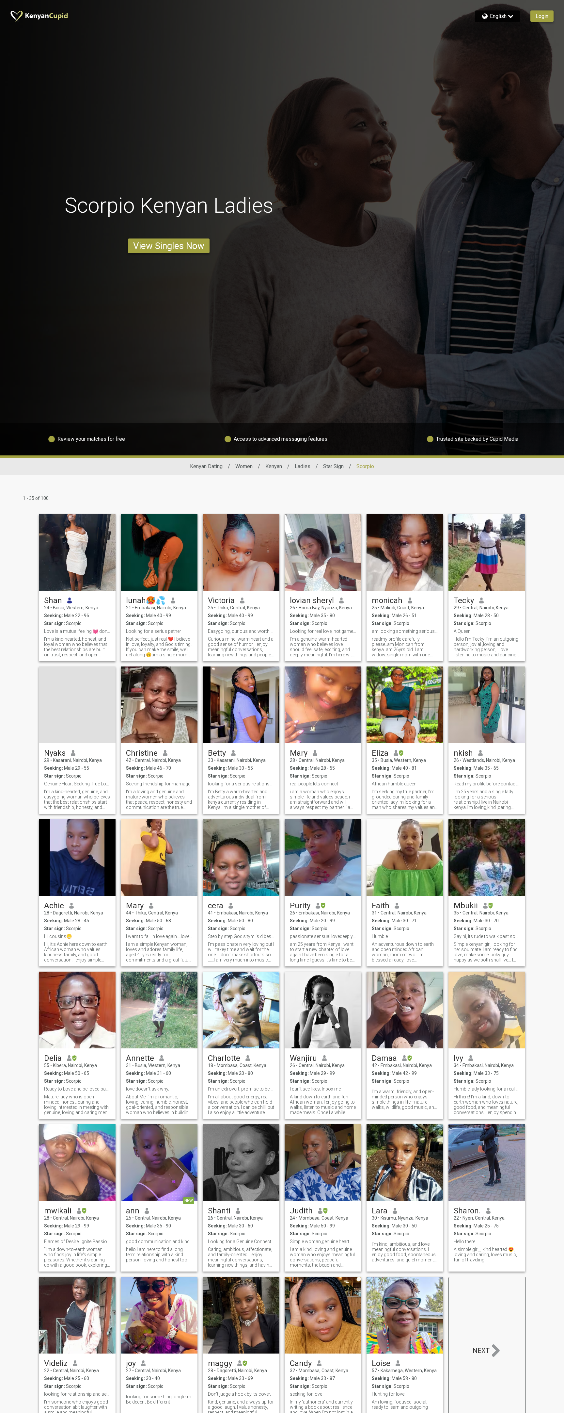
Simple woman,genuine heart (319, 1241)
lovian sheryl (312, 600)
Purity (300, 905)
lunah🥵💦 (145, 600)
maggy (220, 1363)
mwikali (57, 1210)
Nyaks (55, 753)
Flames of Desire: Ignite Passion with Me (77, 1241)
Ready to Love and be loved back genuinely (77, 1089)
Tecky (464, 600)
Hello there (464, 1241)
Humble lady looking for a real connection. (487, 1089)
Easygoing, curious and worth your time (241, 631)
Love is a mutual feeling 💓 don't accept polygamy (77, 631)
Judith (301, 1210)
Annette (140, 1058)
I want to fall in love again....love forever (159, 936)
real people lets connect (314, 783)
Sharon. (467, 1210)
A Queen (462, 631)
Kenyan (273, 466)
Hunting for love (388, 1394)
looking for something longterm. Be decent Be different (159, 1399)
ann (132, 1210)
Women (244, 466)
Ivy (458, 1058)
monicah (387, 600)
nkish (463, 753)
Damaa (384, 1058)
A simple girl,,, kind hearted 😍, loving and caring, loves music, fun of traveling (485, 1254)
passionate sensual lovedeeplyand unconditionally (323, 936)
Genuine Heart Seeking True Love (77, 783)
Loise (381, 1363)
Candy (301, 1363)
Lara (379, 1210)
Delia (53, 1058)
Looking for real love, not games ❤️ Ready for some (323, 631)
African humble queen (394, 783)
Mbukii (466, 905)
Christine (142, 753)
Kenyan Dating (206, 466)
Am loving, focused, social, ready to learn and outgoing (400, 1404)
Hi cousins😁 (58, 936)
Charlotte (224, 1058)
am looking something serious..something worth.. (405, 631)
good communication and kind (158, 1241)
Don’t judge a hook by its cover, (239, 1394)
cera (215, 905)
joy (131, 1363)
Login (542, 16)
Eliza (380, 753)
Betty (217, 753)
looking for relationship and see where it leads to (77, 1394)
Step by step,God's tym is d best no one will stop (241, 936)
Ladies (302, 466)
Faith (380, 905)
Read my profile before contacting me (487, 783)
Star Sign (333, 466)
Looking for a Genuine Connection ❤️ (241, 1241)
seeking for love (306, 1394)
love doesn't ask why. (147, 1089)
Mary (298, 753)
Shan (53, 600)
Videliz (56, 1363)
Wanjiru (303, 1058)
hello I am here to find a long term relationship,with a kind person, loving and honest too (156, 1254)
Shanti (219, 1210)
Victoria (221, 600)
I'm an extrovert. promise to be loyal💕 (241, 1089)
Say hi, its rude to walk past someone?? (487, 936)
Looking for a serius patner (153, 631)
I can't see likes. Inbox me (315, 1089)
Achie (54, 905)
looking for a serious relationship (241, 783)
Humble (380, 936)
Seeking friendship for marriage (158, 783)
